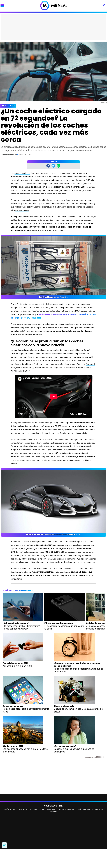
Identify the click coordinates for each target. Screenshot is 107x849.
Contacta (99, 809)
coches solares (22, 210)
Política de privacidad (66, 809)
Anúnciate (53, 811)
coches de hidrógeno (85, 206)
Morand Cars (75, 310)
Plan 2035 (15, 190)
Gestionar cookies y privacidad (42, 809)
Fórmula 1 (90, 363)
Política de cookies (85, 809)
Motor (12, 106)
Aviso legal (23, 809)
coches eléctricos (22, 173)
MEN (4, 106)
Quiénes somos (10, 809)
